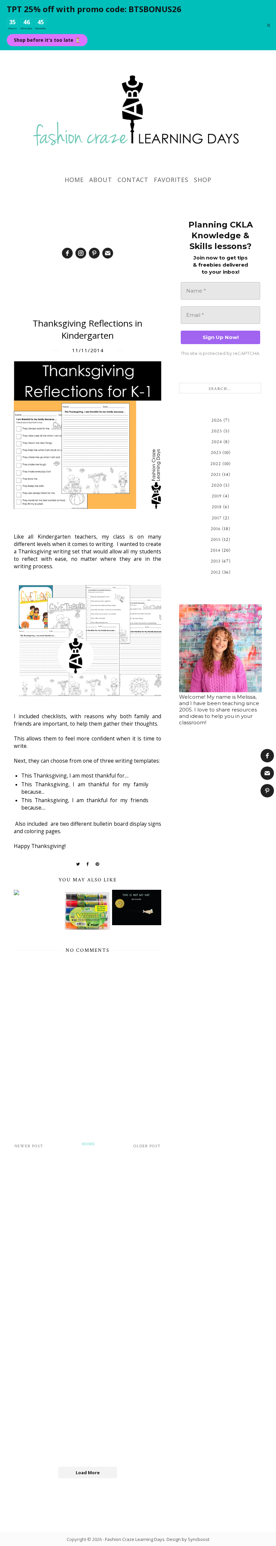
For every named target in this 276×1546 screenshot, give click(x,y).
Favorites (171, 180)
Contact (132, 180)
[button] (267, 755)
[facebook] (67, 253)
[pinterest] (94, 253)
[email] (107, 253)
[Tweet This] (78, 864)
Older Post (147, 1146)
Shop (202, 180)
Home (74, 180)
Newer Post (28, 1146)
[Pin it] (97, 864)
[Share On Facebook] (88, 864)
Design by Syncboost (188, 1539)
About (100, 180)
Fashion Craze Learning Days (135, 1539)
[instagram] (80, 253)
